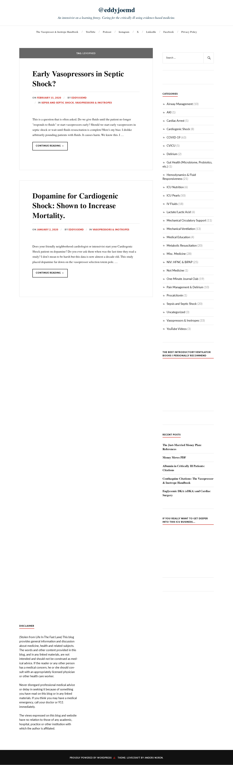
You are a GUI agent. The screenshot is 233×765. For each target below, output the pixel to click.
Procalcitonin (175, 295)
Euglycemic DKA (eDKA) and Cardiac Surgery (187, 493)
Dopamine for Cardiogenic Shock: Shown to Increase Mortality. (75, 205)
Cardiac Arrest (175, 120)
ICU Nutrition (175, 187)
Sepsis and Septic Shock (57, 103)
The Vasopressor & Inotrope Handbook (57, 31)
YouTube (90, 31)
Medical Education (178, 237)
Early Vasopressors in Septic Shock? (78, 78)
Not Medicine (175, 270)
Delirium (172, 154)
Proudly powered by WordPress (91, 758)
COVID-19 (173, 137)
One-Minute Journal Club (182, 278)
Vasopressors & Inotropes (93, 103)
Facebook (168, 31)
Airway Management (180, 104)
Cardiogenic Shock (178, 129)
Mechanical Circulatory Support (186, 220)
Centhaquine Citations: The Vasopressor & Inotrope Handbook (188, 481)
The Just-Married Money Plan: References (182, 447)
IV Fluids (172, 204)
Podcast (107, 31)
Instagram (124, 31)
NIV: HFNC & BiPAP (179, 262)
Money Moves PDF (174, 457)
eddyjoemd (79, 98)
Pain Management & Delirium (185, 287)
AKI (169, 112)
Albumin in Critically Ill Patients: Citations (184, 468)
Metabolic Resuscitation (182, 245)
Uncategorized (176, 312)
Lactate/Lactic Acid (179, 212)
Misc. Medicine (176, 253)
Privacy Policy (189, 31)
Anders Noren (154, 758)
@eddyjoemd (116, 9)
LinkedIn (151, 31)
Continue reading (52, 147)
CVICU (171, 145)
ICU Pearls (173, 195)
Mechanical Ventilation (181, 228)
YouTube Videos (177, 329)
